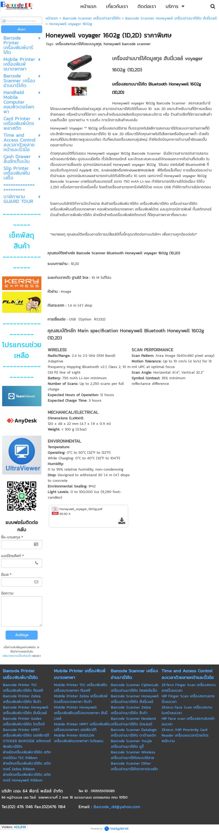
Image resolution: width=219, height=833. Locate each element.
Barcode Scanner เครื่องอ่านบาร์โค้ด (91, 18)
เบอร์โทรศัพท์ (12, 556)
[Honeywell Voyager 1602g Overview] (79, 91)
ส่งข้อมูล (21, 635)
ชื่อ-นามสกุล (12, 537)
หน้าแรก (52, 18)
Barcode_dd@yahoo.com (116, 806)
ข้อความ (7, 593)
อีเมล (6, 574)
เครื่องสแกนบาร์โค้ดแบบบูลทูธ (78, 44)
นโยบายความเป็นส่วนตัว (16, 656)
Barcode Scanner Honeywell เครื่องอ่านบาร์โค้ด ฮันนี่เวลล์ (171, 18)
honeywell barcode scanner (127, 44)
